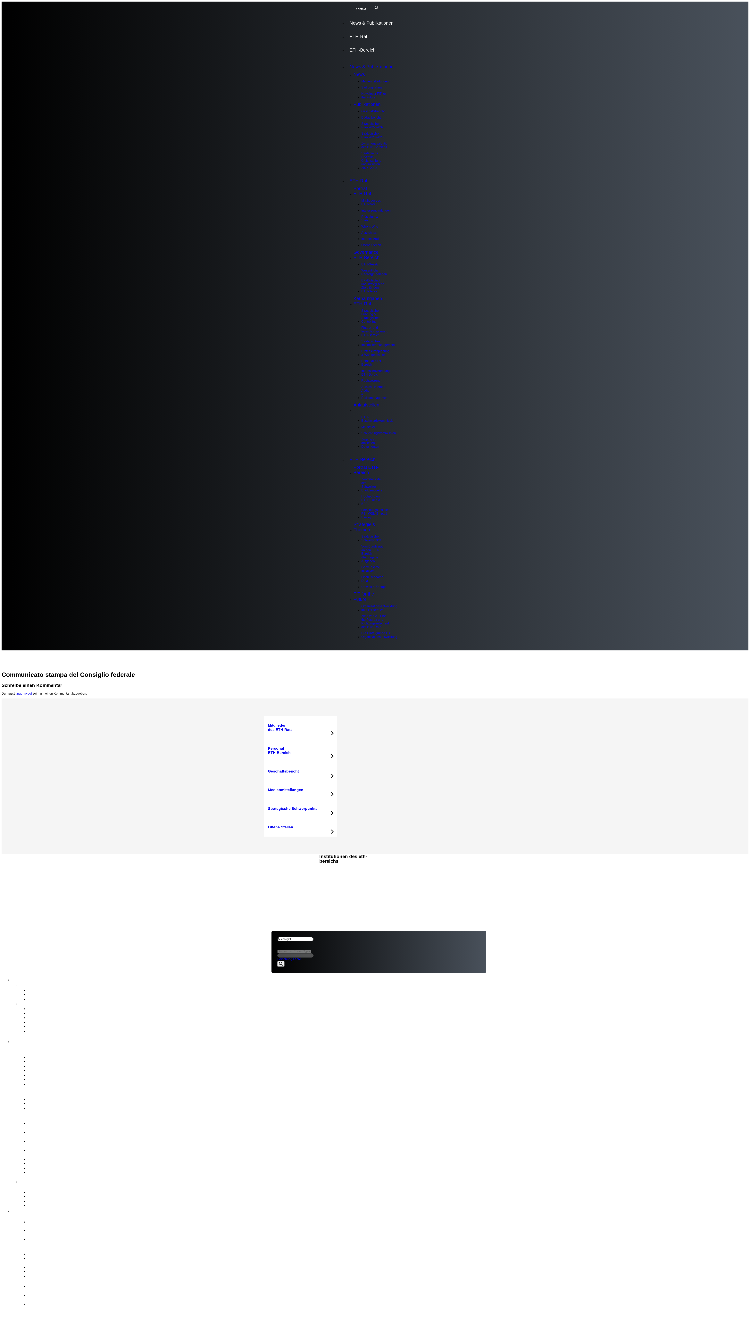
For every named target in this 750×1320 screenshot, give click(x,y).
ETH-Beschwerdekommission (378, 418)
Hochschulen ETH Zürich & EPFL (370, 500)
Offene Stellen (371, 245)
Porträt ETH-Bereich (366, 470)
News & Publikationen (372, 23)
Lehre (297, 959)
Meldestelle (369, 427)
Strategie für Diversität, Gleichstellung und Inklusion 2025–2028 (371, 161)
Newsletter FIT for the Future (373, 95)
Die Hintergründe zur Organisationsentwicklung (379, 635)
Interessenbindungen (376, 210)
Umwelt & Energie (374, 587)
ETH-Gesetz (370, 264)
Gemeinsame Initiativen (370, 568)
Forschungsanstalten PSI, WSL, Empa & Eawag (375, 513)
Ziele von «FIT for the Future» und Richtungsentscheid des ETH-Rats (375, 621)
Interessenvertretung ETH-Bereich (375, 372)
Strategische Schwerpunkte (371, 538)
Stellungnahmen (372, 87)
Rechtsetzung (370, 380)
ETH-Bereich (363, 50)
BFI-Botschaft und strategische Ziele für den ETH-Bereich (372, 286)
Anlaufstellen (366, 404)
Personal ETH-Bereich (371, 362)
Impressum (281, 877)
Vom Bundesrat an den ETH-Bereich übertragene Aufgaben (372, 554)
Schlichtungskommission (378, 433)
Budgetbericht (371, 117)
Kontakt (360, 9)
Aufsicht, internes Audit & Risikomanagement (374, 392)
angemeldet (23, 693)
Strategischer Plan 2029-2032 (372, 125)
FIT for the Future (364, 596)
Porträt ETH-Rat (362, 191)
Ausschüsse (369, 232)
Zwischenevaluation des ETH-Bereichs (375, 145)
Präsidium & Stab (369, 218)
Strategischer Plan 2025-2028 (372, 135)
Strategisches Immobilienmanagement (378, 343)
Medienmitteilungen (375, 81)
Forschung (284, 959)
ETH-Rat (358, 36)
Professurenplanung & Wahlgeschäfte (375, 352)
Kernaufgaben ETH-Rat (368, 301)
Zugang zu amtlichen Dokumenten (370, 443)
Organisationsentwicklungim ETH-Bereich (379, 608)
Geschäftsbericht (373, 111)
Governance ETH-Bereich (366, 255)
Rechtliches (282, 872)
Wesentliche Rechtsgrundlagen (374, 272)
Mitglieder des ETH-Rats (371, 202)
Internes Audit (370, 238)
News (359, 74)
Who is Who (369, 226)
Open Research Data (372, 578)
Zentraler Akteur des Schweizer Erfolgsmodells (372, 485)
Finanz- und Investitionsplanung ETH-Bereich (374, 331)
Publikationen (367, 104)
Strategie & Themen (365, 527)
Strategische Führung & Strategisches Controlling (370, 316)
